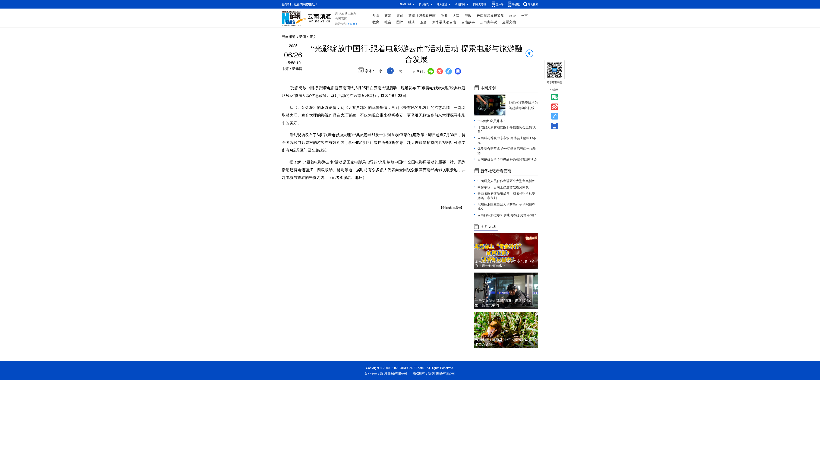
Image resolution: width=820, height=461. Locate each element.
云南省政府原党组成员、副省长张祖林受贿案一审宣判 (506, 195)
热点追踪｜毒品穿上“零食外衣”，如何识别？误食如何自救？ (505, 263)
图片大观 (488, 226)
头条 (375, 15)
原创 (399, 15)
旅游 (512, 15)
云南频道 (289, 36)
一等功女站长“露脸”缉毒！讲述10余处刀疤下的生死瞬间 (505, 302)
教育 (375, 21)
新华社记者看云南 (422, 15)
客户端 (500, 4)
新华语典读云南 (444, 21)
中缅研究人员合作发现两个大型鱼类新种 (506, 180)
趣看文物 (509, 21)
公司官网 (341, 18)
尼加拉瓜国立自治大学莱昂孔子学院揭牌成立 (506, 206)
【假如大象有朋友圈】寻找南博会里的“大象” (506, 129)
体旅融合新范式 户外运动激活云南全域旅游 (506, 150)
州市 (524, 15)
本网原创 (488, 87)
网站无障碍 (479, 4)
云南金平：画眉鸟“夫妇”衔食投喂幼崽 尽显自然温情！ (505, 342)
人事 (456, 15)
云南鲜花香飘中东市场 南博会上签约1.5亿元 (507, 140)
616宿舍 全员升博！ (491, 120)
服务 (423, 21)
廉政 (468, 15)
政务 (444, 15)
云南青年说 (488, 21)
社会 (387, 21)
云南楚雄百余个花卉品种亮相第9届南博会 (507, 159)
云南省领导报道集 (490, 15)
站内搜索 (533, 4)
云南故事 (468, 21)
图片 (399, 21)
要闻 (387, 15)
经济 (411, 21)
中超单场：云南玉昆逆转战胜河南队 (503, 187)
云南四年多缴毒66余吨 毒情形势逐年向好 (506, 215)
